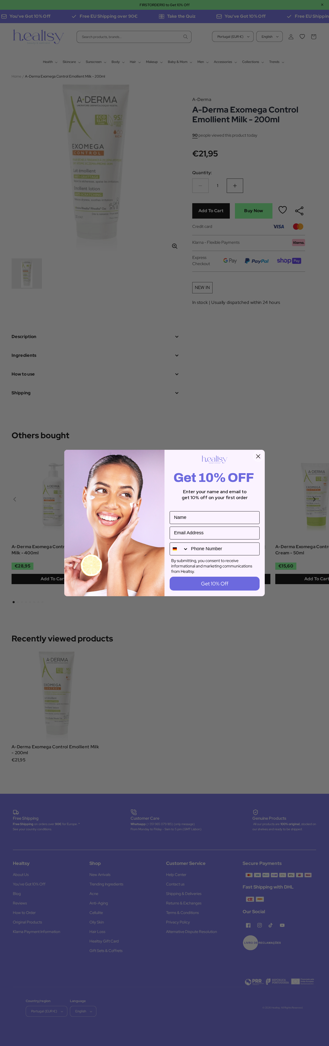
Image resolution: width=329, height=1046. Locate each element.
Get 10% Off (214, 583)
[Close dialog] (258, 456)
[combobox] (179, 549)
